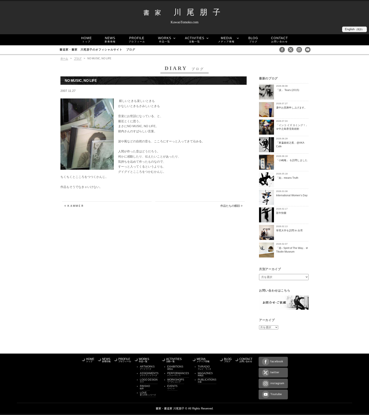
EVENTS (172, 387)
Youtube (276, 394)
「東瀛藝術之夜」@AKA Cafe (290, 144)
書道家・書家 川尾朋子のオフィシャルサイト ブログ (97, 49)
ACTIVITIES (194, 39)
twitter (274, 372)
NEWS (110, 39)
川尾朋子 (184, 12)
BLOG (253, 39)
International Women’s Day (292, 195)
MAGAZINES (205, 374)
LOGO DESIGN (149, 380)
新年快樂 (281, 212)
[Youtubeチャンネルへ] (309, 49)
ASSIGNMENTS (149, 374)
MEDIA (226, 39)
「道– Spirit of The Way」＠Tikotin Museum (292, 250)
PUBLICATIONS (207, 380)
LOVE (148, 393)
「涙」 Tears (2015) (287, 90)
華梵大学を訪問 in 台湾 (289, 230)
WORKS (164, 39)
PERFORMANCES (178, 374)
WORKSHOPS (175, 380)
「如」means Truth (287, 177)
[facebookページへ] (283, 49)
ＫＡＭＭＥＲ (75, 205)
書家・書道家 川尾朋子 (170, 408)
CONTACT (279, 39)
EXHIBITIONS (175, 367)
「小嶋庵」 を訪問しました (292, 160)
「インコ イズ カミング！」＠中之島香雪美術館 (292, 127)
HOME (86, 39)
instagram (277, 383)
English (354, 29)
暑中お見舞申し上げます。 (291, 107)
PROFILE (137, 39)
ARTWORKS (147, 367)
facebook (276, 361)
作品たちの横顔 (230, 205)
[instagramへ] (300, 49)
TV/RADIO (204, 367)
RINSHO (145, 387)
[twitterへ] (292, 49)
